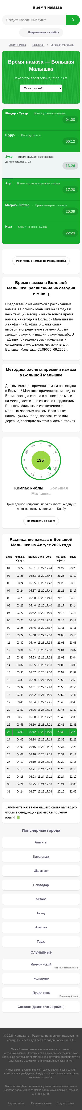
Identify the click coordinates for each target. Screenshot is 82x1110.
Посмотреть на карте (41, 520)
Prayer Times (65, 1103)
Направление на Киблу (43, 32)
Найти (73, 20)
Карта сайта (16, 1103)
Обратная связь (41, 1103)
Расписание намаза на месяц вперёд (41, 260)
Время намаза (47, 7)
